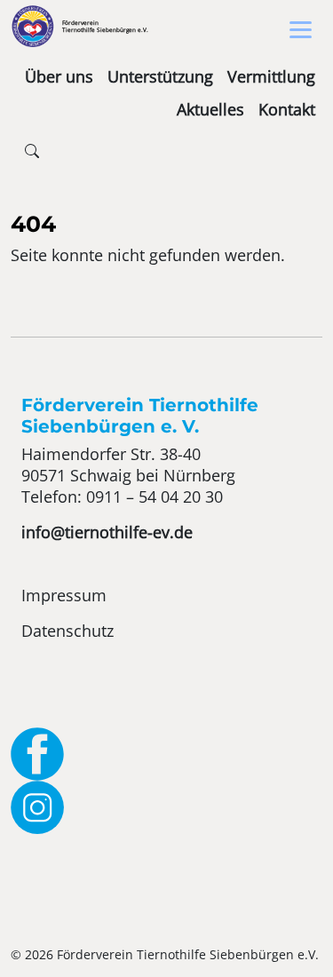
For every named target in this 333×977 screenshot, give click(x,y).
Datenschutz (67, 630)
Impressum (64, 595)
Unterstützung (160, 76)
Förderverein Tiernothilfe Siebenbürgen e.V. (105, 26)
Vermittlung (271, 76)
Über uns (59, 76)
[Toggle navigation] (300, 30)
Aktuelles (210, 109)
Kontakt (286, 109)
